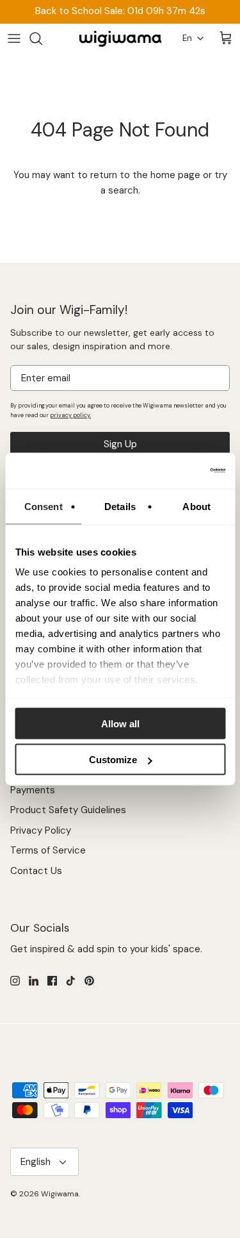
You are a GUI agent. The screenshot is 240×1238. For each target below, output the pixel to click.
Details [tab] (120, 505)
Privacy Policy (40, 830)
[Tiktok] (71, 981)
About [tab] (196, 505)
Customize (113, 759)
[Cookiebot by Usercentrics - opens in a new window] (170, 471)
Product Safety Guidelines (68, 810)
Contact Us (36, 870)
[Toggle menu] (14, 38)
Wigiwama (60, 1194)
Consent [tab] (43, 505)
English (35, 1161)
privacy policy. (70, 415)
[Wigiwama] (120, 38)
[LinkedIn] (33, 981)
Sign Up (120, 444)
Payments (32, 790)
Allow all (120, 723)
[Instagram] (15, 981)
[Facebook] (52, 981)
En (187, 38)
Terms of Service (48, 850)
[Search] (42, 38)
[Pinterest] (89, 981)
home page (175, 175)
